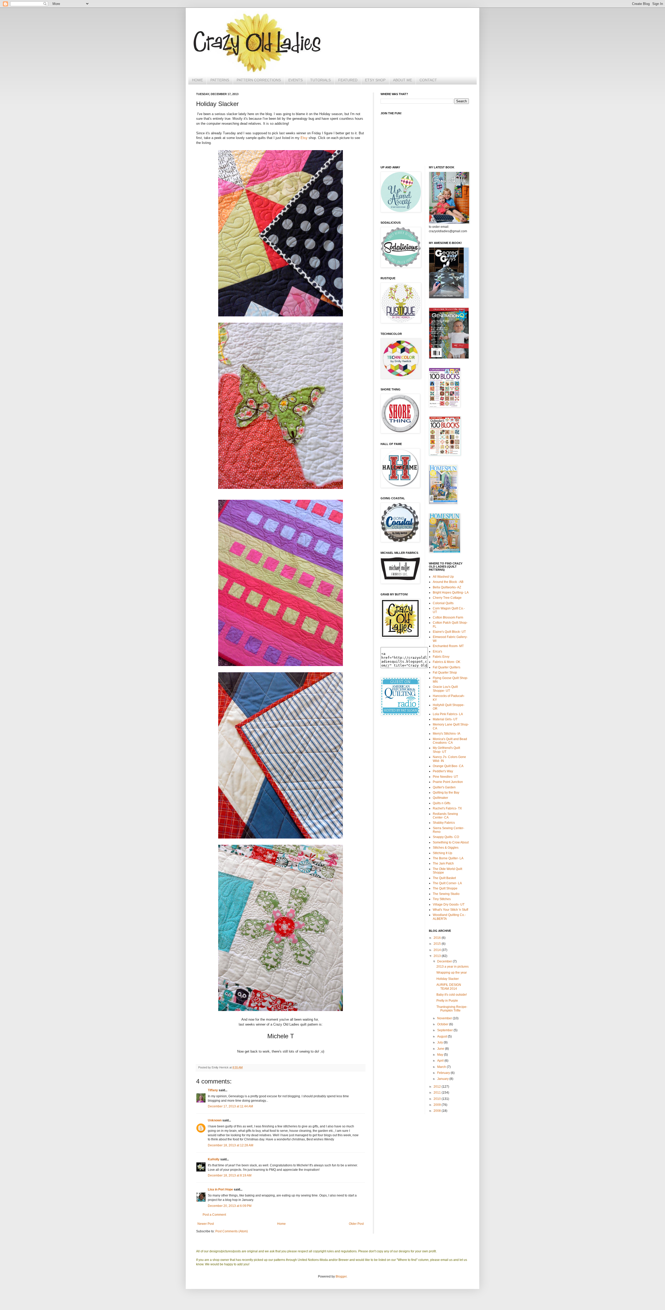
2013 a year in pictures (452, 966)
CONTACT (428, 80)
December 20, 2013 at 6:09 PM (229, 1206)
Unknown (215, 1120)
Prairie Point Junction (448, 782)
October (443, 1024)
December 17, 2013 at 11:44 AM (230, 1106)
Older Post (356, 1224)
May (440, 1054)
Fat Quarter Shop (445, 672)
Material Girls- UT (445, 719)
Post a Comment (214, 1214)
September (445, 1030)
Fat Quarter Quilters (446, 667)
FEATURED (347, 80)
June (441, 1048)
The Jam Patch (443, 863)
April (440, 1060)
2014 (438, 950)
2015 (438, 944)
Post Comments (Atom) (231, 1231)
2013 (438, 956)
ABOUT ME (402, 80)
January (443, 1079)
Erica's (437, 651)
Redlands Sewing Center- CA (445, 815)
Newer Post (205, 1224)
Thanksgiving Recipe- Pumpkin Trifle (451, 1008)
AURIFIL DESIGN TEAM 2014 (448, 986)
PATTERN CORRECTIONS (259, 80)
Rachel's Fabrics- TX (447, 808)
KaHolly (214, 1159)
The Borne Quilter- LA (448, 858)
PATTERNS (219, 80)
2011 (438, 1092)
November (445, 1018)
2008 (438, 1111)
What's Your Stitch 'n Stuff (450, 910)
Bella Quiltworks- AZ (447, 587)
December (445, 961)
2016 (438, 938)
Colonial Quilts (443, 603)
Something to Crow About (451, 842)
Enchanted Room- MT (448, 646)
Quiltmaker (440, 798)
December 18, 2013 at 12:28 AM (230, 1145)
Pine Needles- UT (445, 777)
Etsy (304, 138)
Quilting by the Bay (446, 792)
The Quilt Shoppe (445, 888)
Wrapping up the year (451, 972)
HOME (197, 80)
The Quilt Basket (444, 878)
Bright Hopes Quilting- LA (451, 592)
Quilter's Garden (444, 787)
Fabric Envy (441, 657)
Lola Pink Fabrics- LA (448, 714)
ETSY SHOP (375, 80)
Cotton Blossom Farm (448, 617)
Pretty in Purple (447, 1000)
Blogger (341, 1276)
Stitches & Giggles (445, 847)
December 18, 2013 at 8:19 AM (229, 1175)
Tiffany (213, 1090)
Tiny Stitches (442, 899)
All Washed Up (443, 576)
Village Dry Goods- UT (448, 904)
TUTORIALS (320, 80)
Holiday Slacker (447, 979)
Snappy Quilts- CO (446, 837)
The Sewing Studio (446, 894)
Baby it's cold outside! (451, 994)
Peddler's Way (443, 771)
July (440, 1042)
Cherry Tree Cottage (447, 598)
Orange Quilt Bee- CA (448, 766)
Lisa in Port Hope (220, 1189)
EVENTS (295, 80)
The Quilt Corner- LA (447, 883)
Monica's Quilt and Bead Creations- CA (450, 740)
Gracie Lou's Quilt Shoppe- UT (445, 688)
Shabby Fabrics (444, 822)
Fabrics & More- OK (446, 662)
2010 (438, 1099)
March (442, 1067)
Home (281, 1224)
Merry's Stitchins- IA (446, 733)
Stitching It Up (442, 853)
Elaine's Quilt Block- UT (449, 632)
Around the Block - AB (448, 582)
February (444, 1073)
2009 (438, 1105)
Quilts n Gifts (441, 803)
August (442, 1036)
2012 (438, 1086)
